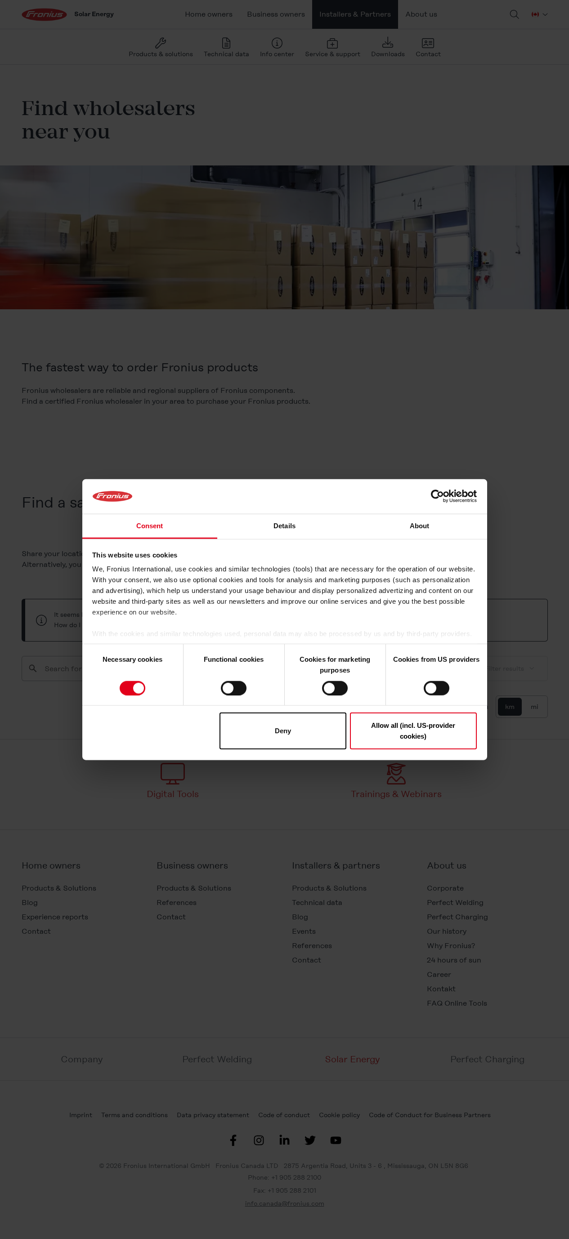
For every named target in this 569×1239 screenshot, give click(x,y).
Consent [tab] (149, 526)
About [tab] (420, 526)
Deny (283, 731)
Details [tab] (284, 526)
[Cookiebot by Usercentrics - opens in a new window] (437, 496)
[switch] (233, 688)
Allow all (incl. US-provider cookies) (413, 731)
